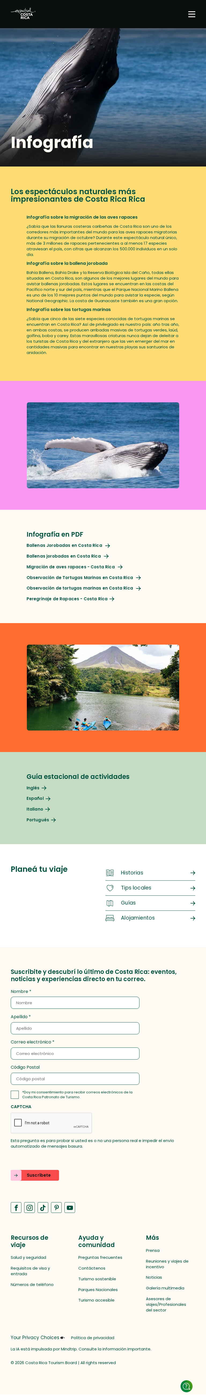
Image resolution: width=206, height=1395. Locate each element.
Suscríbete (39, 1175)
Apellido (19, 1017)
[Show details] (187, 1386)
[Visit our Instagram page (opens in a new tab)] (29, 1207)
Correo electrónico (31, 1042)
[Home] (23, 14)
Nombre (19, 992)
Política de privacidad (92, 1337)
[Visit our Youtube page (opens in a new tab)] (70, 1207)
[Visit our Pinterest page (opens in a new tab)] (56, 1207)
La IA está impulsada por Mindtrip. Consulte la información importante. (81, 1349)
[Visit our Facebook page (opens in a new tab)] (16, 1207)
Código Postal (25, 1067)
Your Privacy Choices (35, 1337)
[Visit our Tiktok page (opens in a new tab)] (43, 1207)
